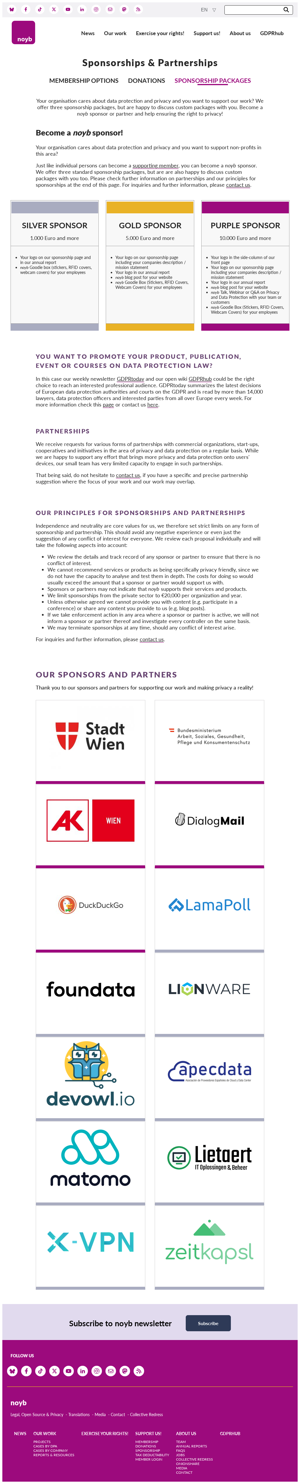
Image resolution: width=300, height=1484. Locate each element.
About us (240, 33)
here (152, 404)
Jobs (180, 1455)
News (88, 33)
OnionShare (188, 1463)
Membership (146, 1442)
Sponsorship (147, 1450)
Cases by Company (50, 1450)
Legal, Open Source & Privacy (37, 1414)
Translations (79, 1414)
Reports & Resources (53, 1455)
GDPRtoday (130, 378)
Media (100, 1414)
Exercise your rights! (160, 33)
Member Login (148, 1459)
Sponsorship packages (213, 80)
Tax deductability (152, 1455)
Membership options (84, 80)
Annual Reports (191, 1446)
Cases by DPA (45, 1446)
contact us (238, 184)
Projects (42, 1442)
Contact (118, 1414)
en (205, 9)
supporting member (155, 165)
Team (181, 1442)
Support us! (207, 33)
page (108, 404)
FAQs (180, 1450)
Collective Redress (146, 1414)
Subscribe (208, 1323)
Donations (146, 80)
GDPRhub (272, 33)
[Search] (286, 10)
